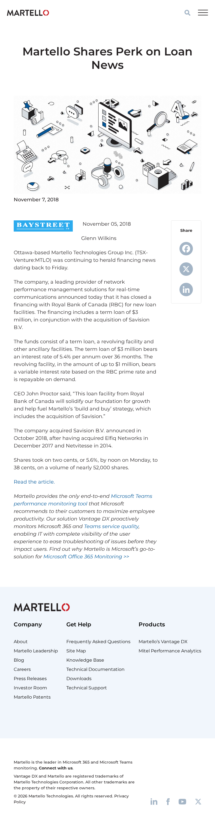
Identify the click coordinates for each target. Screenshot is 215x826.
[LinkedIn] (186, 289)
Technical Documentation (95, 669)
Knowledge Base (85, 660)
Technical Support (86, 687)
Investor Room (30, 687)
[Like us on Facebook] (168, 801)
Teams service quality (111, 526)
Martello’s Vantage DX (163, 641)
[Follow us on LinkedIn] (154, 801)
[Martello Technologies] (28, 12)
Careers (22, 669)
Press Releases (30, 678)
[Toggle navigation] (203, 12)
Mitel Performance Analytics (170, 651)
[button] (187, 13)
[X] (186, 269)
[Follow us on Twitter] (198, 801)
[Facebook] (186, 248)
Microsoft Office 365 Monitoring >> (86, 557)
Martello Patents (32, 697)
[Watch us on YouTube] (182, 801)
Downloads (79, 678)
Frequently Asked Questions (98, 641)
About (21, 641)
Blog (19, 660)
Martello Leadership (36, 651)
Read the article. (34, 482)
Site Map (76, 651)
